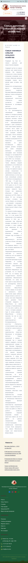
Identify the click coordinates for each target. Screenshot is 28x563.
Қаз (18, 1)
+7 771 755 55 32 (20, 14)
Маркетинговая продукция (7, 511)
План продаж (7, 13)
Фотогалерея (4, 530)
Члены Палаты (4, 502)
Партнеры (3, 528)
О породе (3, 504)
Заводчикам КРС (5, 509)
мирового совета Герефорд (17, 9)
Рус (23, 1)
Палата (3, 499)
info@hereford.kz (6, 1)
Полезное (3, 519)
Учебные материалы (6, 521)
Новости (7, 47)
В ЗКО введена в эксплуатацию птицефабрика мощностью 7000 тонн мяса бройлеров (13, 453)
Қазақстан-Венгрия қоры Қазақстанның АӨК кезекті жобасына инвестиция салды (12, 467)
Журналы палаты (5, 523)
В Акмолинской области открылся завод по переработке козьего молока (13, 460)
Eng (21, 1)
